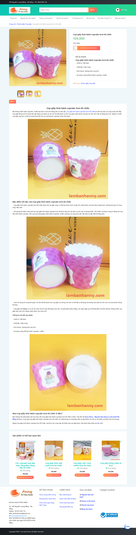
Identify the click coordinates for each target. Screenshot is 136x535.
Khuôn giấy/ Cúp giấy (24, 24)
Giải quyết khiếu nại (66, 507)
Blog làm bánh (120, 18)
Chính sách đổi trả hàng (68, 499)
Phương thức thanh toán (47, 499)
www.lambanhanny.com (19, 516)
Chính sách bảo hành (67, 503)
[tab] (12, 102)
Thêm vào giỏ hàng (89, 48)
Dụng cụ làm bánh (46, 18)
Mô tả (12, 101)
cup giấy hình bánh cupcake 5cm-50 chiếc (81, 111)
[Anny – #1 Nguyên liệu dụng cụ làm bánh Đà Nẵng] (19, 9)
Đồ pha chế (90, 18)
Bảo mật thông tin (65, 494)
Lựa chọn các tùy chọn (26, 477)
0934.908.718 (20, 511)
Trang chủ (13, 18)
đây (98, 423)
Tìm (93, 10)
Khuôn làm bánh (62, 18)
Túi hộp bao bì (77, 18)
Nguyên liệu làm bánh (27, 18)
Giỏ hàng (123, 10)
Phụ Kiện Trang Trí (104, 18)
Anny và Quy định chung (47, 494)
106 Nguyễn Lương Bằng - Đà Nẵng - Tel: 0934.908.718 (28, 2)
